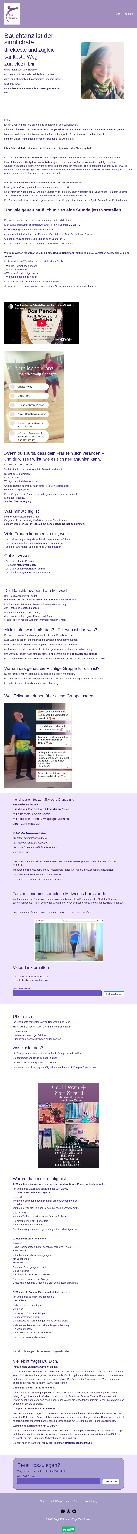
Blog (117, 14)
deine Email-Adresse (21, 988)
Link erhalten (111, 1481)
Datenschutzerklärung (85, 1501)
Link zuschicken (113, 994)
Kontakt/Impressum (59, 1501)
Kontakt (129, 14)
